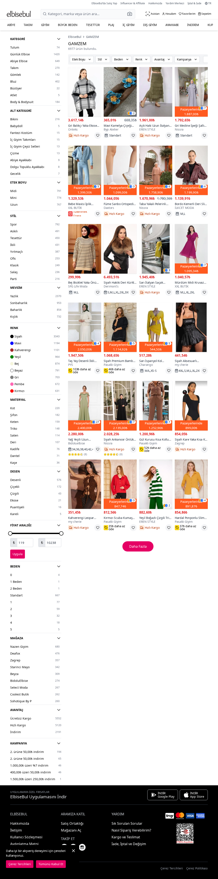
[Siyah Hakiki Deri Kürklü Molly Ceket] (120, 249)
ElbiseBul (74, 37)
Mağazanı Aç (71, 830)
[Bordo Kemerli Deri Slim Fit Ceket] (191, 170)
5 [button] (98, 186)
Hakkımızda (155, 3)
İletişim (16, 830)
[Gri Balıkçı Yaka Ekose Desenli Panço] (84, 92)
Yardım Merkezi (175, 3)
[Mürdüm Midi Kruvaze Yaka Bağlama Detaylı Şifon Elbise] (191, 249)
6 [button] (169, 186)
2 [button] (134, 113)
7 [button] (205, 108)
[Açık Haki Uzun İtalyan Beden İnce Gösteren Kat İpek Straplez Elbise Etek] (155, 92)
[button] (131, 14)
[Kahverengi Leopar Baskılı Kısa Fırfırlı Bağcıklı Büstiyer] (84, 484)
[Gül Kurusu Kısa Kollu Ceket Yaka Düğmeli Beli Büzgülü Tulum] (155, 406)
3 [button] (134, 186)
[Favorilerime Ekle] (97, 135)
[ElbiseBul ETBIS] (185, 833)
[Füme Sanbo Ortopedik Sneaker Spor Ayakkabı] (120, 170)
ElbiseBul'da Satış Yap (104, 3)
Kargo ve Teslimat (126, 837)
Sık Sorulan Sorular (127, 823)
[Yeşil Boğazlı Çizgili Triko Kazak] (155, 484)
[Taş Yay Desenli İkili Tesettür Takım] (84, 327)
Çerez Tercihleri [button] (172, 868)
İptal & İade (194, 3)
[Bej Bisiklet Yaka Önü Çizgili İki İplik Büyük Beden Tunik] (84, 249)
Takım (28, 25)
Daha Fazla (138, 546)
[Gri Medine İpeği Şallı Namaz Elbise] (191, 92)
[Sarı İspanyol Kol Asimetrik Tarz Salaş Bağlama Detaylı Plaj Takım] (155, 327)
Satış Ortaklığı (72, 823)
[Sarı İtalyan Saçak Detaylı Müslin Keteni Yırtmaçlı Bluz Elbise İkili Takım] (155, 249)
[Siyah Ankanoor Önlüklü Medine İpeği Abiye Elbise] (120, 406)
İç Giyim (129, 25)
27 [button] (97, 422)
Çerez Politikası (197, 868)
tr (209, 3)
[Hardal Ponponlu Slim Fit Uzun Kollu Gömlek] (191, 484)
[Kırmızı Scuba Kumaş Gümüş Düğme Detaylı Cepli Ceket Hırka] (120, 484)
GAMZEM (92, 37)
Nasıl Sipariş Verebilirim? (131, 830)
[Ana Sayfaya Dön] (19, 14)
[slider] (10, 533)
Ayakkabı (172, 25)
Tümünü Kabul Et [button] (51, 864)
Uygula (18, 554)
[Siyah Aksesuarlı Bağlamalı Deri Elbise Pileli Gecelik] (191, 327)
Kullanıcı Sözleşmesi (26, 837)
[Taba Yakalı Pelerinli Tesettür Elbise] (155, 170)
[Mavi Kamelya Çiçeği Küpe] (120, 92)
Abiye (11, 25)
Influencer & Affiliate (132, 3)
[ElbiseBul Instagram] (82, 847)
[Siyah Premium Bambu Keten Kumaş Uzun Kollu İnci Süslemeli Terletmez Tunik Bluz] (120, 327)
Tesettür (93, 25)
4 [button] (98, 343)
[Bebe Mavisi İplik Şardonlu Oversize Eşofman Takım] (84, 170)
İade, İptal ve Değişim (129, 844)
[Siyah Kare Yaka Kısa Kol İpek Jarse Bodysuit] (191, 406)
